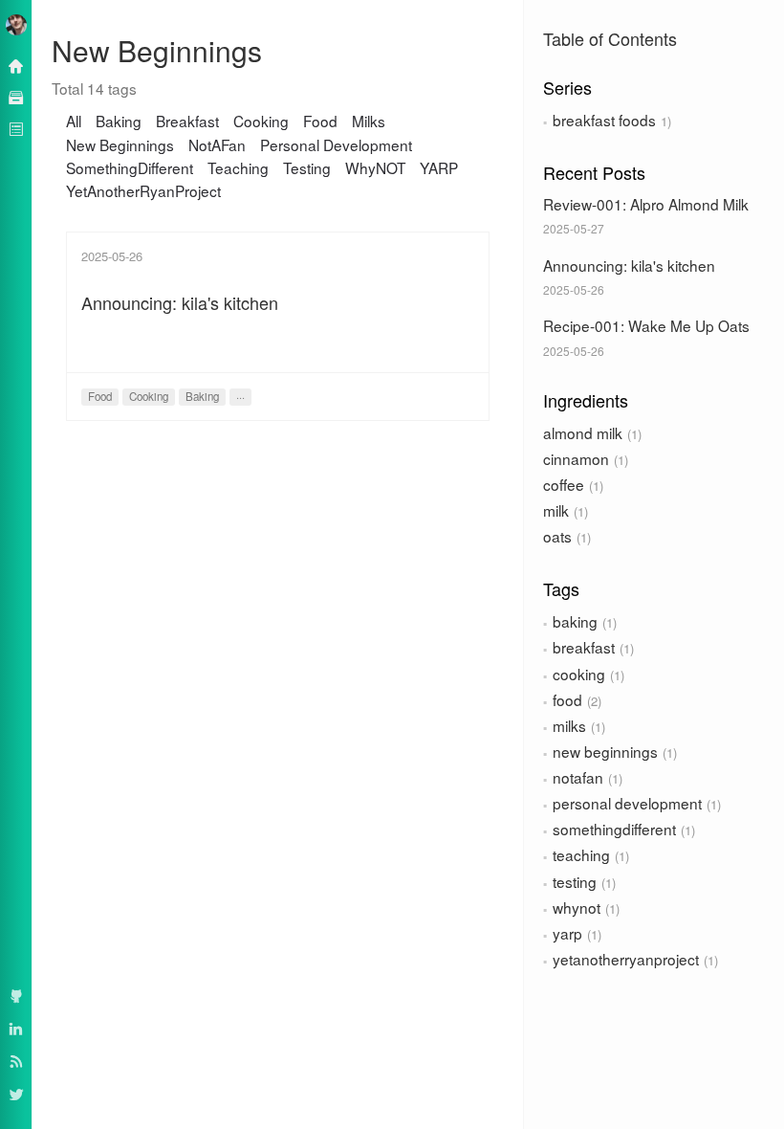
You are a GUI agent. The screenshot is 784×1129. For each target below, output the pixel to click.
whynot (576, 907)
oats (557, 535)
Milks (368, 120)
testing (575, 881)
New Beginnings (120, 144)
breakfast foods (604, 119)
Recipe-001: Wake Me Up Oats (646, 325)
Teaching (238, 167)
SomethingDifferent (129, 167)
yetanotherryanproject (626, 958)
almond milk (582, 432)
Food (320, 120)
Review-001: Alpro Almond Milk (646, 203)
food (567, 699)
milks (569, 725)
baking (575, 620)
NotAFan (217, 144)
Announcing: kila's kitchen (629, 265)
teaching (581, 854)
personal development (627, 802)
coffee (563, 484)
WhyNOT (375, 167)
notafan (578, 776)
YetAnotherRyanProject (143, 190)
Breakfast (187, 120)
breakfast (584, 646)
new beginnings (605, 751)
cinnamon (576, 458)
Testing (307, 167)
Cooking (261, 120)
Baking (119, 120)
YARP (439, 167)
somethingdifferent (614, 828)
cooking (579, 673)
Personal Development (336, 144)
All (73, 120)
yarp (567, 932)
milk (556, 509)
